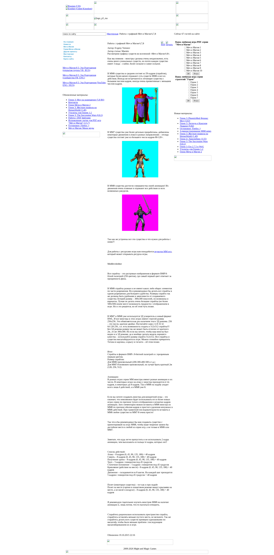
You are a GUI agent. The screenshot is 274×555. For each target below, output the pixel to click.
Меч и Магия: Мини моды (81, 128)
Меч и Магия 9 (193, 68)
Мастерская (69, 54)
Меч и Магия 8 (193, 65)
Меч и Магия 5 (193, 58)
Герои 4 (194, 90)
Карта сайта (69, 59)
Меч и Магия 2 (193, 50)
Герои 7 (194, 97)
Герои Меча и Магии (72, 49)
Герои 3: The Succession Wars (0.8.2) (85, 115)
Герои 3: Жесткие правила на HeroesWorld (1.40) (82, 108)
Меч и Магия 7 (193, 63)
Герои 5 (194, 92)
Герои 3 (194, 87)
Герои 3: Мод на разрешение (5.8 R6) (86, 100)
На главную (68, 42)
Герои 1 (194, 82)
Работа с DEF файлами (79, 118)
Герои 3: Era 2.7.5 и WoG (192, 146)
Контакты (67, 57)
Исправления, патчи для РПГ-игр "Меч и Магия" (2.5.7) (84, 121)
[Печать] (169, 44)
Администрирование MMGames (195, 131)
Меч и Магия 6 (193, 60)
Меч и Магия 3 (193, 52)
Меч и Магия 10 (194, 70)
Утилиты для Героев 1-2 (80, 112)
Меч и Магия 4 (193, 55)
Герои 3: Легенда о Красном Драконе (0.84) (193, 124)
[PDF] (163, 44)
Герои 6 (194, 95)
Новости (67, 44)
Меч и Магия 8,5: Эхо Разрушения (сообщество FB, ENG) (79, 76)
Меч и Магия (69, 47)
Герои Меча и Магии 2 (79, 105)
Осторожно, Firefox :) (78, 125)
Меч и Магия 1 (193, 47)
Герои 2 (194, 85)
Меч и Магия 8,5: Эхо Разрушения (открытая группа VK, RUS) (79, 69)
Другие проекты (70, 52)
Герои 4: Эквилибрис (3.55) (193, 139)
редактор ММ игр (163, 251)
